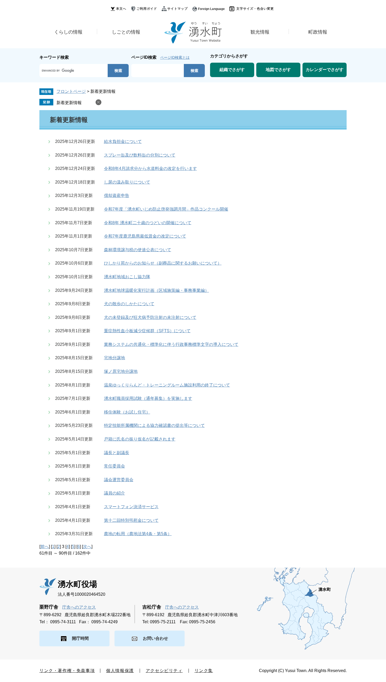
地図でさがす (278, 69)
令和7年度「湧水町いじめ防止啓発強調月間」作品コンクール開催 (166, 209)
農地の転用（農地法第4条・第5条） (138, 533)
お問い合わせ (155, 638)
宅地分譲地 (114, 358)
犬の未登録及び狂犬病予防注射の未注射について (150, 317)
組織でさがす (232, 69)
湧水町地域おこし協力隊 (127, 277)
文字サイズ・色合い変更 (255, 8)
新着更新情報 (69, 102)
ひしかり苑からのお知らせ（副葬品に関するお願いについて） (163, 263)
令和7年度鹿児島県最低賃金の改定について (145, 236)
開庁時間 (80, 638)
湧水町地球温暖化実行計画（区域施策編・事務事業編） (156, 290)
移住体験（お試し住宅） (127, 412)
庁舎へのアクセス (79, 607)
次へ (87, 546)
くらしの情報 (68, 32)
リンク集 (204, 670)
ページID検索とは (175, 57)
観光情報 (260, 32)
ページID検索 (144, 57)
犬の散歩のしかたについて (129, 304)
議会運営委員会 (118, 479)
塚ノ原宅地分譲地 (121, 371)
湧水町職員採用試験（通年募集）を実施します (148, 398)
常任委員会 (114, 466)
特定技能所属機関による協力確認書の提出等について (154, 425)
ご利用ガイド (147, 8)
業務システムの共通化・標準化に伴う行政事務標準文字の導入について (171, 344)
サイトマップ (177, 8)
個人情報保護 (120, 670)
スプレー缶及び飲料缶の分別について (139, 155)
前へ (44, 546)
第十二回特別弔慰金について (131, 520)
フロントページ (71, 91)
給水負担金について (123, 141)
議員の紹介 (114, 493)
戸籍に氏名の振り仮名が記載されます (139, 439)
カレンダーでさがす (324, 69)
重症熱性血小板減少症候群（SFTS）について (147, 331)
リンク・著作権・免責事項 (67, 670)
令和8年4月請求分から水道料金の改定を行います (150, 168)
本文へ (121, 8)
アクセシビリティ (164, 670)
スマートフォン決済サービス (131, 506)
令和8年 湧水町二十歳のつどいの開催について (147, 223)
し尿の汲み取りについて (127, 182)
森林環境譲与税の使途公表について (137, 250)
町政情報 (317, 32)
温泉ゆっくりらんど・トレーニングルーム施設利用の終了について (167, 385)
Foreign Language (211, 9)
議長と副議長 (116, 452)
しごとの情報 (126, 32)
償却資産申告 (116, 195)
